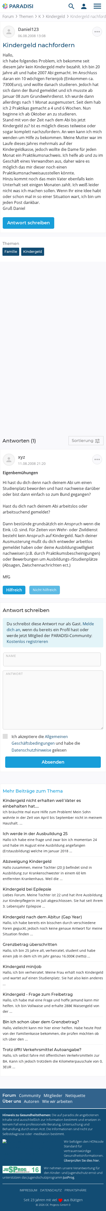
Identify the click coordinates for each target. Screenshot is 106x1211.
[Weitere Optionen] (97, 32)
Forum (8, 16)
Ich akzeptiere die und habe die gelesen (46, 743)
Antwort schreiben (28, 223)
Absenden (53, 762)
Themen (26, 16)
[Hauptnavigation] (97, 6)
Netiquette (75, 1095)
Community (30, 1095)
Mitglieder (53, 1095)
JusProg (68, 1177)
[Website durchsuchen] (71, 6)
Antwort (14, 673)
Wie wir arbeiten (57, 1101)
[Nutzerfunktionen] (84, 6)
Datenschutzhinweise (31, 750)
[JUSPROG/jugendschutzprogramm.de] (21, 1169)
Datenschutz (51, 1190)
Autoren (31, 1101)
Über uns (11, 1101)
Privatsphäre (76, 1190)
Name (11, 656)
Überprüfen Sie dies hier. (82, 1160)
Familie (10, 252)
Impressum (28, 1190)
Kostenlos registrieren (27, 641)
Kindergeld (55, 16)
